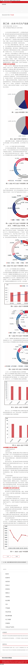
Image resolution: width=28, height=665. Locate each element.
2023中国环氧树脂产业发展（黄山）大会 (9, 647)
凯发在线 (4, 4)
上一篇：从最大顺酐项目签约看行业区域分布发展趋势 (14, 562)
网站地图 (2, 664)
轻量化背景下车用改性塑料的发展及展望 (9, 635)
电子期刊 (14, 11)
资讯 (22, 11)
